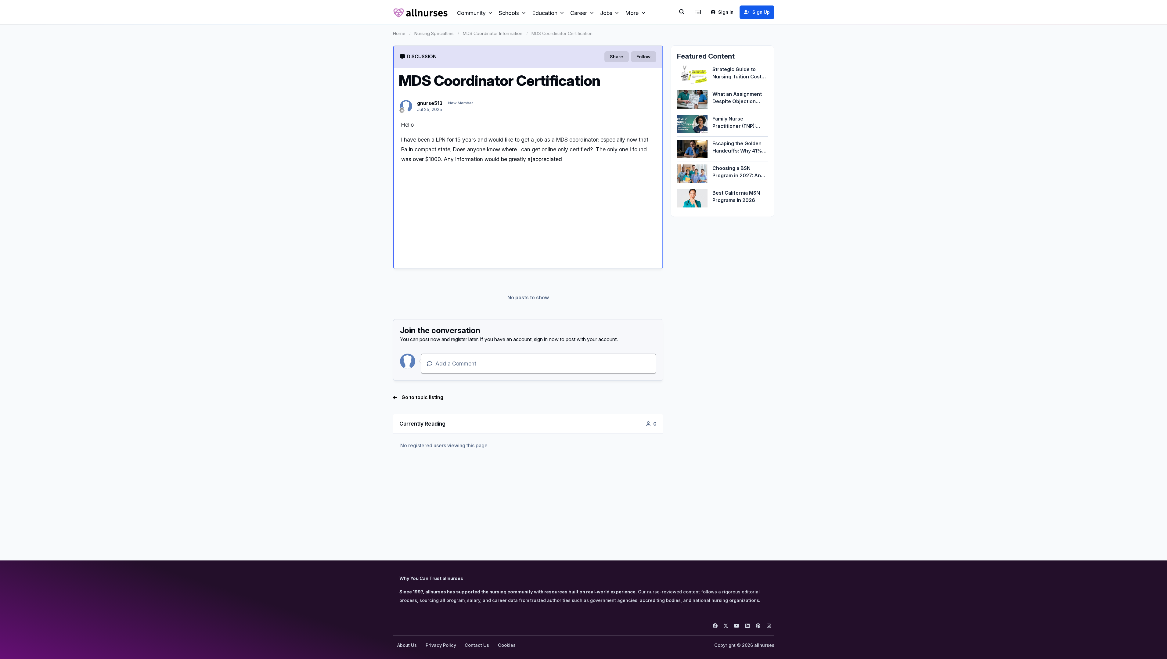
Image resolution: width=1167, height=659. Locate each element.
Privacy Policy (441, 645)
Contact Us (477, 645)
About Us (407, 645)
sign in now (546, 339)
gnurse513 (429, 103)
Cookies (507, 645)
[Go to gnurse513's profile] (406, 106)
